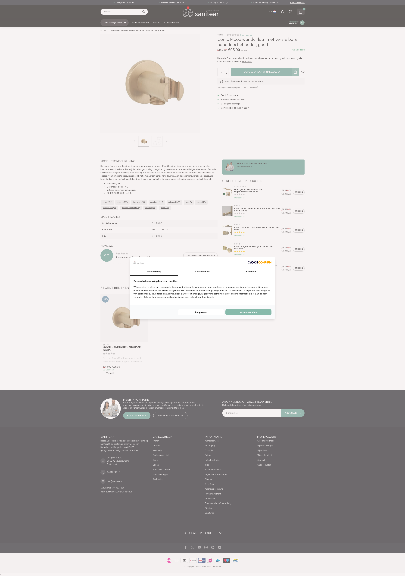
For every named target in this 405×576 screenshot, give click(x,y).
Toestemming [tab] (154, 271)
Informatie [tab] (251, 271)
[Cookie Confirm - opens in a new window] (259, 262)
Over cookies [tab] (202, 271)
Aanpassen (201, 312)
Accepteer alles (248, 312)
